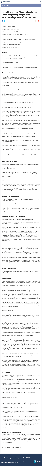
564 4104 (16, 457)
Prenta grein (37, 21)
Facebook (2, 21)
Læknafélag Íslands (37, 461)
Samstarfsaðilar (25, 458)
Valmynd (40, 2)
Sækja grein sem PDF (38, 21)
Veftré (24, 457)
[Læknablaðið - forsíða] (5, 1)
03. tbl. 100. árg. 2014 (5, 9)
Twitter (4, 21)
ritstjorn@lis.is (17, 458)
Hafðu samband (28, 457)
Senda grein (35, 21)
